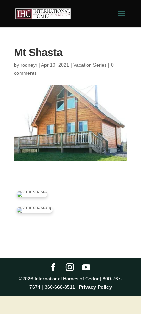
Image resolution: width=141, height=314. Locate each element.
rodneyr (29, 65)
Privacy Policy (95, 287)
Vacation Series (90, 65)
